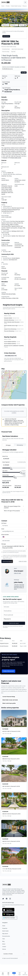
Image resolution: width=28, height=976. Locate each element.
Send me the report (14, 623)
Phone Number (5, 534)
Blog (3, 941)
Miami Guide (5, 931)
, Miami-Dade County (11, 46)
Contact (4, 946)
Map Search (5, 933)
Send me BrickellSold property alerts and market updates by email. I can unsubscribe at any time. (14, 551)
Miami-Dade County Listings (17, 49)
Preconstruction (6, 936)
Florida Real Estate (6, 49)
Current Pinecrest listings (8, 696)
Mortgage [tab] (8, 445)
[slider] (10, 468)
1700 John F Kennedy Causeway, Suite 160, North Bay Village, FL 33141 (19, 587)
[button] (14, 383)
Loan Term (4, 470)
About (3, 944)
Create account (8, 420)
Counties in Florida (7, 953)
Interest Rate (5, 475)
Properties (4, 928)
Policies (4, 949)
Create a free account (8, 671)
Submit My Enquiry (7, 561)
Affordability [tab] (20, 445)
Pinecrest (25, 6)
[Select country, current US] (14, 536)
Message (3, 544)
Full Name (3, 523)
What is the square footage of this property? (12, 507)
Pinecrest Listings (5, 51)
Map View (13, 51)
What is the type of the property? (12, 510)
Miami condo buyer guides (9, 703)
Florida (7, 6)
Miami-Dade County (16, 6)
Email (2, 529)
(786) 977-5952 (23, 561)
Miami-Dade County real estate (10, 700)
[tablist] (14, 444)
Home (2, 6)
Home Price (5, 456)
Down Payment (6, 462)
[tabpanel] (14, 470)
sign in (15, 420)
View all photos (6, 36)
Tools (3, 938)
